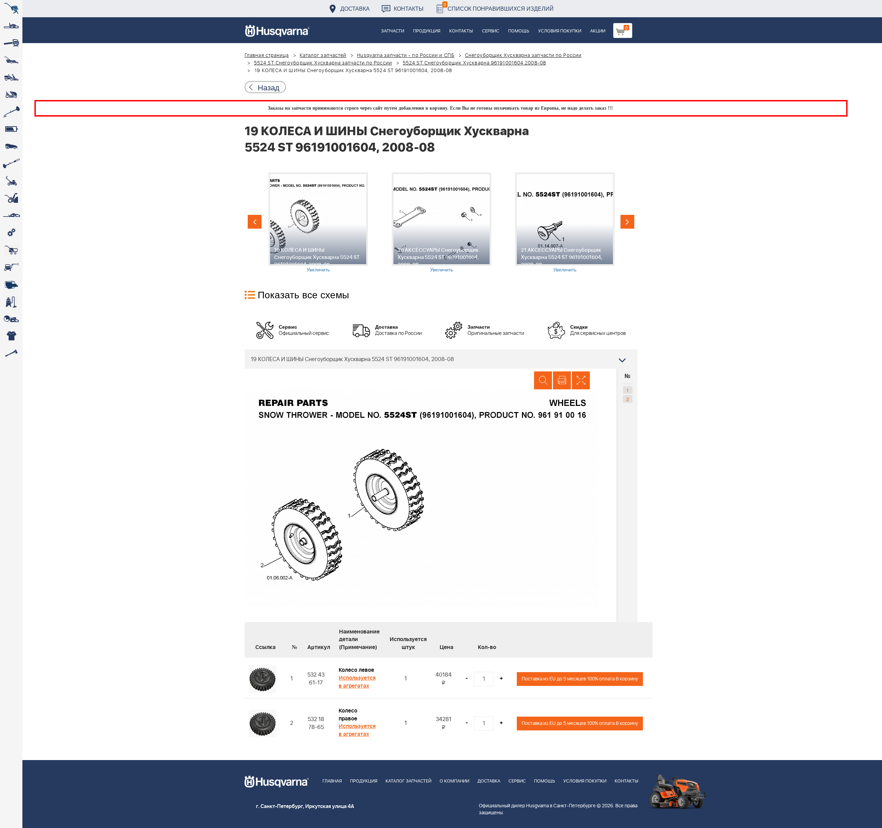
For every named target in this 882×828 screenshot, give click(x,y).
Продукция (426, 31)
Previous (254, 222)
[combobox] (441, 359)
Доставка (355, 8)
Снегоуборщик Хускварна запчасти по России (523, 55)
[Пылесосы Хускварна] (11, 301)
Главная (332, 781)
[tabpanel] (318, 222)
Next (627, 222)
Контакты (408, 8)
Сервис (490, 31)
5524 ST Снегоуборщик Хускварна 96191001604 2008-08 (474, 63)
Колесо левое (356, 670)
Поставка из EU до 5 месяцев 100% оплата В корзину (580, 678)
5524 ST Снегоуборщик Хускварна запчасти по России (323, 63)
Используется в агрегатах (357, 682)
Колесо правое (348, 715)
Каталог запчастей (323, 55)
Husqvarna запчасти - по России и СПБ (405, 55)
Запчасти (392, 31)
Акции (597, 31)
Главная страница (267, 55)
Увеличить (318, 269)
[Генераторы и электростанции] (11, 250)
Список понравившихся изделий (499, 6)
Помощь (518, 31)
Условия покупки (559, 31)
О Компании (454, 781)
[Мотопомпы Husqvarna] (11, 284)
